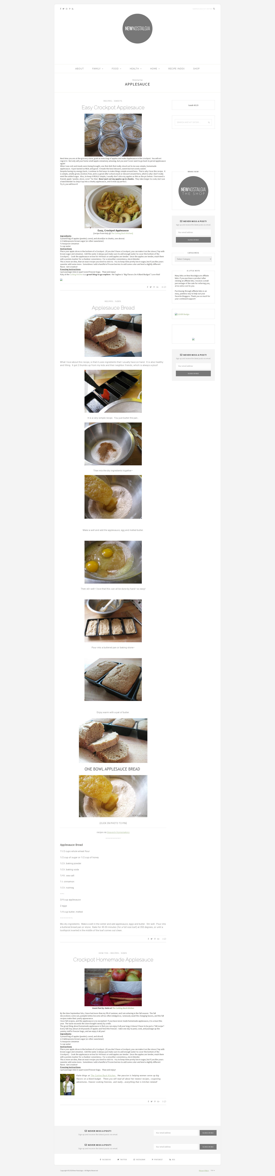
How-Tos (103, 953)
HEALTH (134, 69)
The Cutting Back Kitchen (123, 1008)
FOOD (115, 69)
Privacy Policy (204, 1170)
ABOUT (79, 69)
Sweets (118, 101)
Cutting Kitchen (76, 274)
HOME (153, 69)
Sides (118, 301)
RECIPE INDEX (176, 69)
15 (163, 287)
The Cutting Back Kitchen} (122, 233)
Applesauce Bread (113, 308)
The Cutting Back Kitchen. (103, 1075)
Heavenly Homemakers (118, 832)
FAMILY (96, 69)
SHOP (196, 69)
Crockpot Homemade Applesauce (113, 960)
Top (212, 1170)
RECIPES (108, 101)
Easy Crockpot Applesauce (113, 107)
